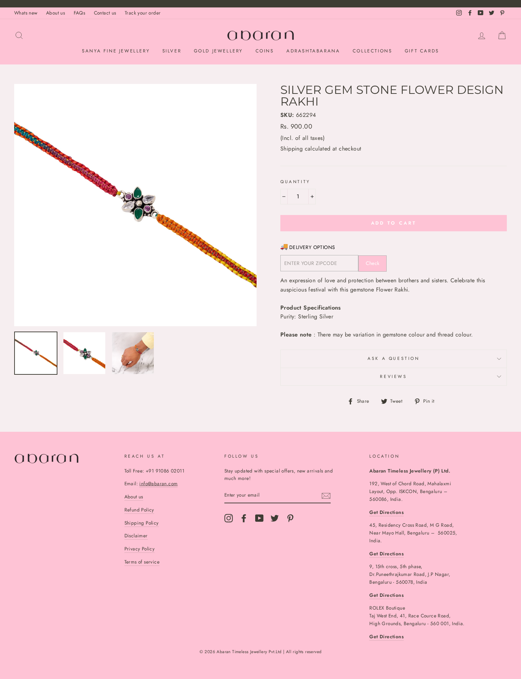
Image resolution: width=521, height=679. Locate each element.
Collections (372, 50)
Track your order (143, 12)
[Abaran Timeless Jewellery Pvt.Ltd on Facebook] (244, 518)
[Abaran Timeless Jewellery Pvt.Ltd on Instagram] (228, 518)
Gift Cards (422, 50)
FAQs (79, 12)
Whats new (26, 12)
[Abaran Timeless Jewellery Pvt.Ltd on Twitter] (274, 518)
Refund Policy (139, 509)
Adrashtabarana (313, 50)
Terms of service (141, 561)
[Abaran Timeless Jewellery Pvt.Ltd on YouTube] (259, 518)
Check (373, 263)
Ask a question (393, 358)
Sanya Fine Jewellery (116, 50)
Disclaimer (136, 535)
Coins (265, 50)
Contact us (105, 12)
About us (55, 12)
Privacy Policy (139, 548)
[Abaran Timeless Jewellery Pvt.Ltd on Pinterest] (290, 518)
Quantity (295, 182)
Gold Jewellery (218, 50)
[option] (135, 205)
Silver (171, 50)
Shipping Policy (141, 522)
